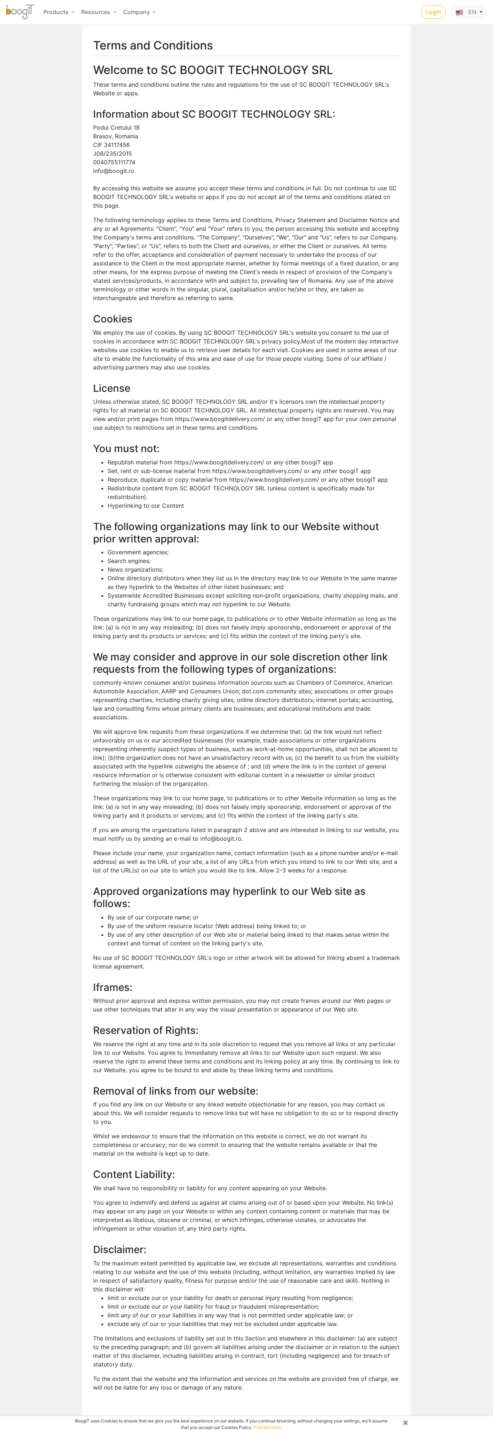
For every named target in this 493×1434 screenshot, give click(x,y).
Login (433, 12)
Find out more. (268, 1427)
